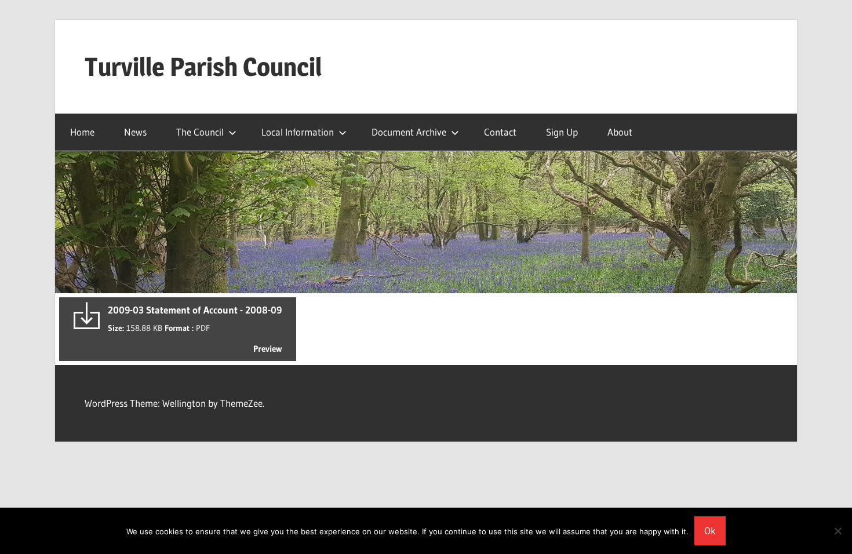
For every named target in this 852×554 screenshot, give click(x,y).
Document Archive (409, 132)
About (619, 132)
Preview (267, 348)
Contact (500, 132)
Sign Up (562, 132)
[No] (837, 531)
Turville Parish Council (203, 66)
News (135, 132)
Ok (710, 530)
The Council (200, 132)
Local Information (297, 132)
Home (82, 132)
